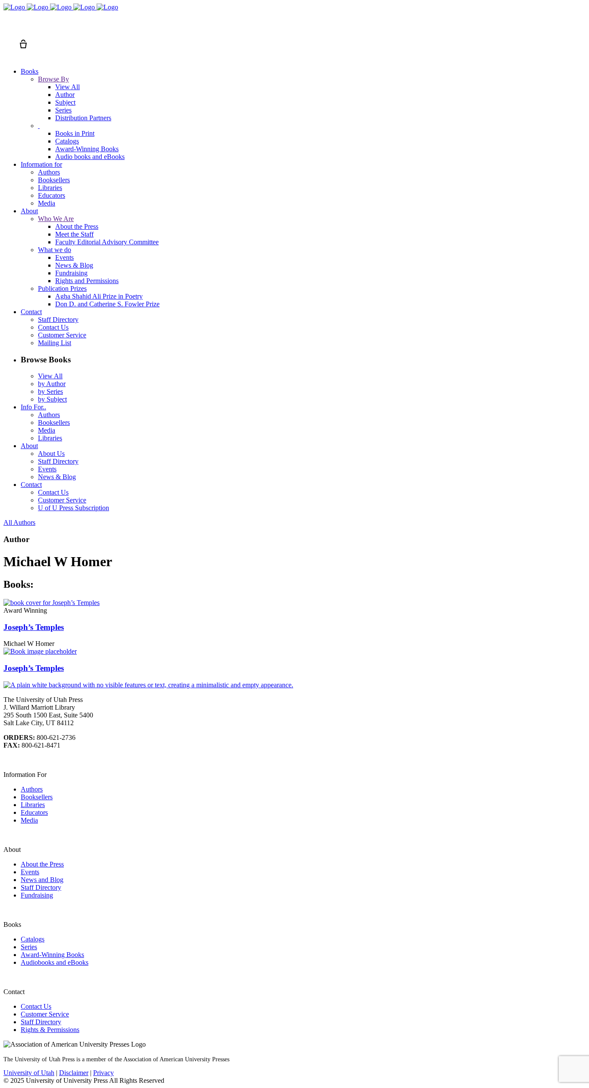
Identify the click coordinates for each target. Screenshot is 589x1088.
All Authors (19, 522)
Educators (34, 812)
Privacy (103, 1072)
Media (29, 820)
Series (29, 947)
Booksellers (37, 797)
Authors (32, 789)
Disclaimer (73, 1072)
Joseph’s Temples (33, 627)
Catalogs (32, 939)
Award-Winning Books (52, 954)
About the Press (42, 864)
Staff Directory (41, 887)
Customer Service (45, 1014)
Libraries (33, 804)
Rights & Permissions (50, 1029)
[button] (7, 28)
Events (30, 872)
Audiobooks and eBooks (54, 962)
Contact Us (36, 1006)
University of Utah (28, 1072)
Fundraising (37, 895)
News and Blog (42, 879)
